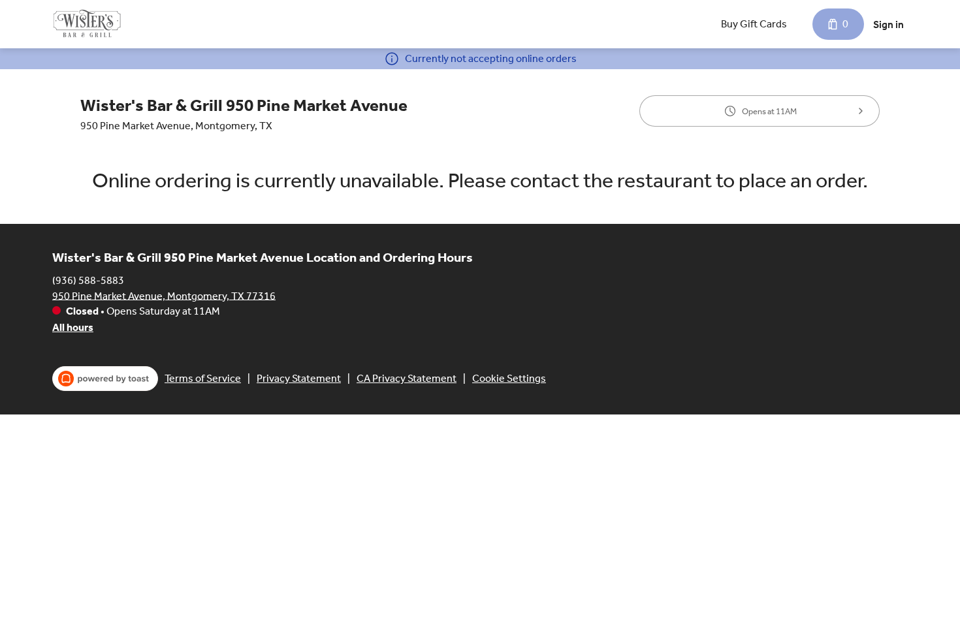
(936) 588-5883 (88, 279)
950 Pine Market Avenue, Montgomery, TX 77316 (164, 295)
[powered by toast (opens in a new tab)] (105, 378)
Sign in (888, 24)
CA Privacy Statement (406, 378)
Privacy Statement (299, 378)
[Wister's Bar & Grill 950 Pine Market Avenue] (87, 24)
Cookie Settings (509, 378)
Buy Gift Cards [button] (754, 24)
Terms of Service (203, 378)
